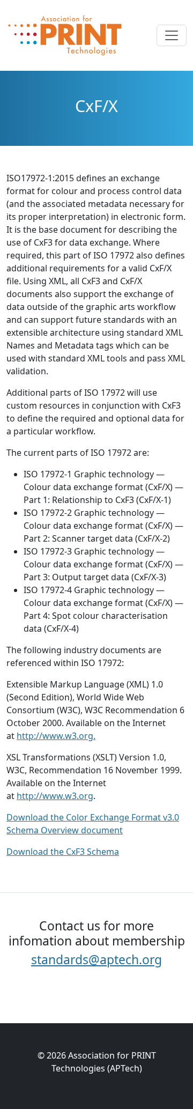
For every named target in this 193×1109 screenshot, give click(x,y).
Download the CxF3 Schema (62, 851)
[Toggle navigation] (172, 35)
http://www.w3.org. (56, 736)
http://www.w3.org (55, 796)
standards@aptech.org (96, 959)
